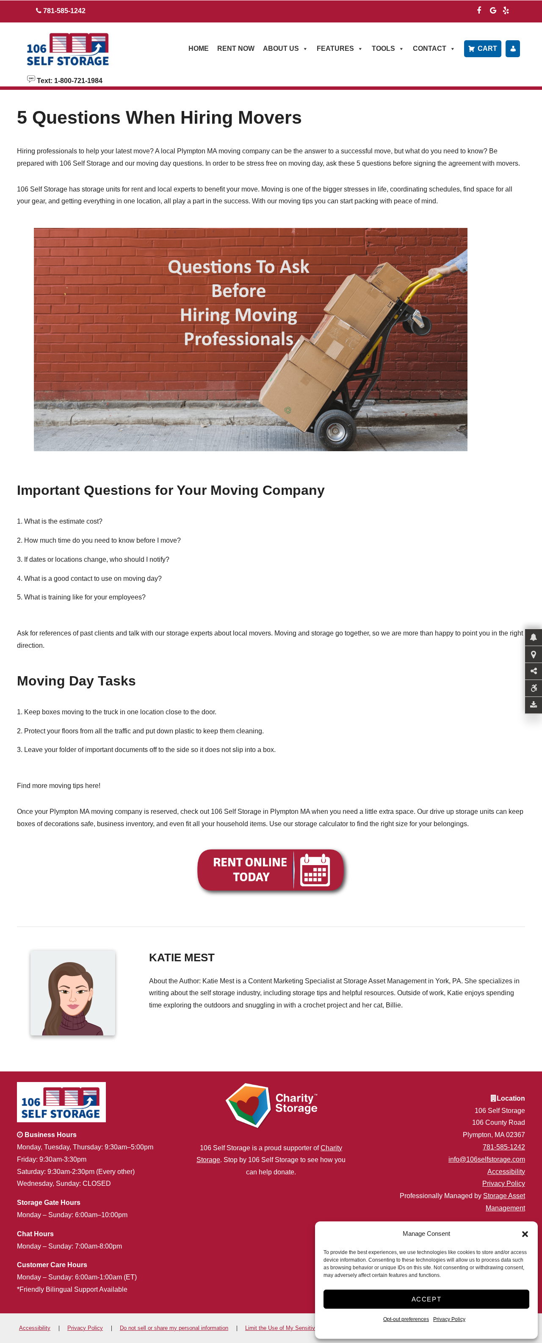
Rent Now (235, 48)
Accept (427, 1299)
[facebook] (479, 9)
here (92, 785)
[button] (525, 1234)
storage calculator (321, 823)
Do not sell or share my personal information (174, 1328)
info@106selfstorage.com (486, 1159)
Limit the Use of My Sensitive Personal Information (308, 1328)
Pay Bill (513, 48)
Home (198, 48)
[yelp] (506, 9)
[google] (493, 9)
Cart (487, 48)
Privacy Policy (449, 1319)
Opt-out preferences (406, 1319)
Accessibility (506, 1171)
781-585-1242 (504, 1147)
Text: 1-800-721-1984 (68, 80)
